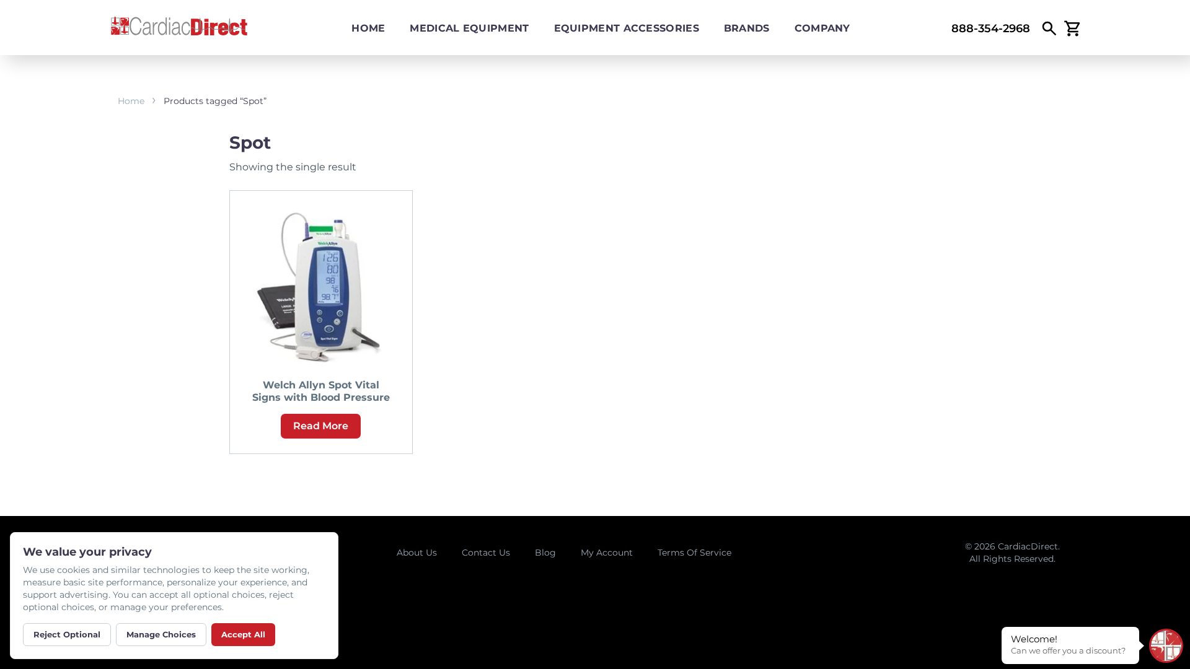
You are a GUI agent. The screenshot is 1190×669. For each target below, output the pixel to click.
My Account (607, 552)
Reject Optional (66, 634)
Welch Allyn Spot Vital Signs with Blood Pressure (321, 391)
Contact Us (486, 552)
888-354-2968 (990, 28)
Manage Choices (161, 634)
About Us (417, 552)
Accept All (243, 634)
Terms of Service (694, 552)
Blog (545, 552)
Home (368, 28)
